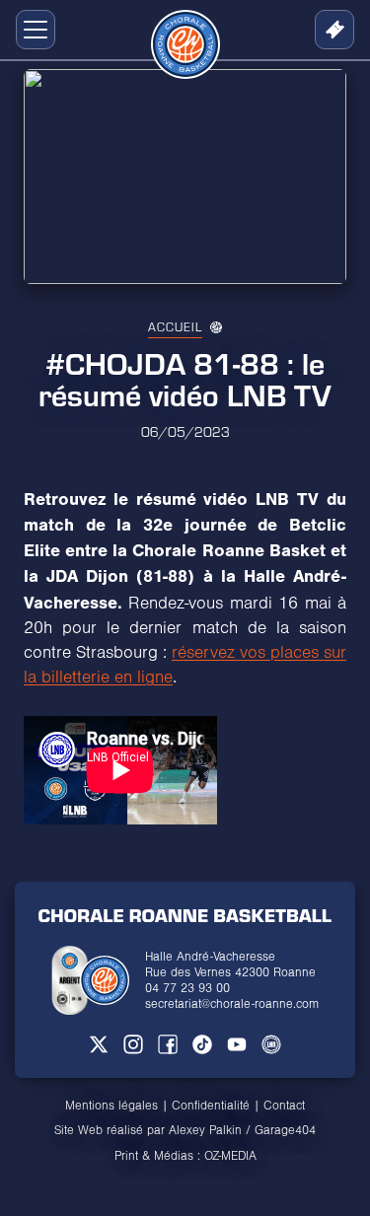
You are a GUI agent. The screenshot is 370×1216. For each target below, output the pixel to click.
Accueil (175, 326)
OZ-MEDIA (230, 1156)
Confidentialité (211, 1105)
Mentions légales (111, 1105)
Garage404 (285, 1130)
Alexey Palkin (205, 1130)
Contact (284, 1105)
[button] (31, 29)
